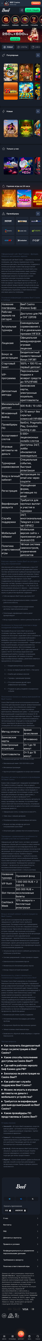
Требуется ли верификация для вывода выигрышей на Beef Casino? (20, 1105)
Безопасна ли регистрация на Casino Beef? (20, 1075)
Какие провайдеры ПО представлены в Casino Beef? (19, 1115)
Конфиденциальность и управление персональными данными (18, 1252)
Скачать (36, 3)
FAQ (4, 1231)
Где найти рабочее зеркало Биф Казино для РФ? (19, 1067)
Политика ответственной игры (16, 1266)
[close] (2, 3)
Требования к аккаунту (13, 1260)
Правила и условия (11, 1244)
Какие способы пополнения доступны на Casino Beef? (19, 1059)
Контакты (7, 1225)
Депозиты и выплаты (12, 1238)
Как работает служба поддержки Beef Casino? (16, 1083)
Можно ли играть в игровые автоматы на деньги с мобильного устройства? (19, 1093)
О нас (5, 1218)
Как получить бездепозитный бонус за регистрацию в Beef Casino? (20, 1049)
